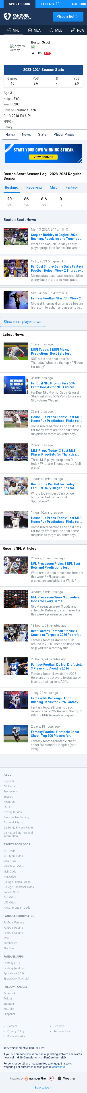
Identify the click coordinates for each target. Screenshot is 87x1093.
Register (9, 781)
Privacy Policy (15, 1031)
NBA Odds (10, 861)
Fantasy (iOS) (12, 963)
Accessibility (11, 822)
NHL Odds (10, 876)
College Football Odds (17, 882)
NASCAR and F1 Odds (17, 907)
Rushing (11, 187)
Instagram (10, 1003)
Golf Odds (10, 897)
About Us (9, 801)
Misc (54, 187)
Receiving (34, 187)
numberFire (10, 943)
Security (59, 1026)
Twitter (8, 998)
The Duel (9, 948)
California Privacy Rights (19, 827)
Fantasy (72, 187)
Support (8, 796)
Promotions (11, 791)
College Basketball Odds (19, 887)
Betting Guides (13, 812)
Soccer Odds (12, 892)
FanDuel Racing (13, 927)
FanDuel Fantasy (14, 922)
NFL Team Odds (13, 856)
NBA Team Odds (14, 866)
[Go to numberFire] (28, 1078)
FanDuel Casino (13, 932)
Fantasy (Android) (14, 968)
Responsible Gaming (16, 817)
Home (10, 135)
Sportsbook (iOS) (14, 973)
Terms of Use (62, 1031)
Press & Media (16, 1036)
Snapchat (9, 1014)
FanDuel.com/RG (55, 1057)
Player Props (64, 134)
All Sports (9, 786)
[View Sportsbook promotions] (43, 153)
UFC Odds (10, 902)
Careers (12, 1026)
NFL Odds (9, 851)
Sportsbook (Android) (16, 978)
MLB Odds (10, 871)
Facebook (9, 993)
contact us (59, 1067)
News (26, 134)
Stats (42, 134)
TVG (6, 938)
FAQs (7, 807)
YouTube (9, 1008)
